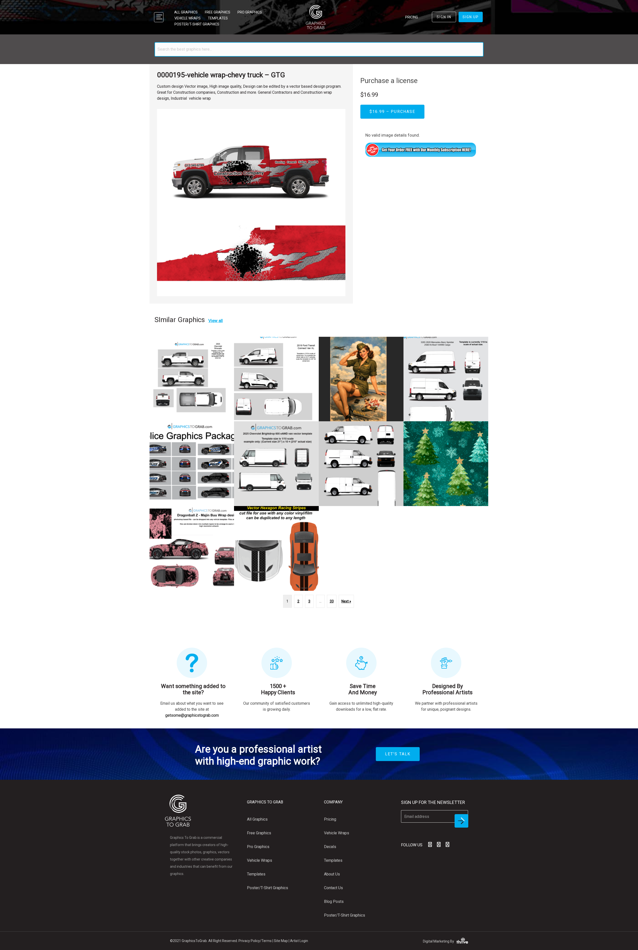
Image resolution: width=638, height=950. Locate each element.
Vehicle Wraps (187, 18)
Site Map (281, 941)
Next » (346, 601)
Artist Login (299, 941)
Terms (266, 941)
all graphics (186, 12)
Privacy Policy (249, 941)
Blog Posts (334, 901)
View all (215, 320)
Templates (218, 18)
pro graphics (250, 12)
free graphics (217, 12)
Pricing (330, 819)
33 (332, 601)
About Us (332, 874)
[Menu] (158, 17)
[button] (430, 844)
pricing (411, 17)
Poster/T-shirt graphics (196, 24)
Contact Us (333, 887)
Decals (330, 846)
